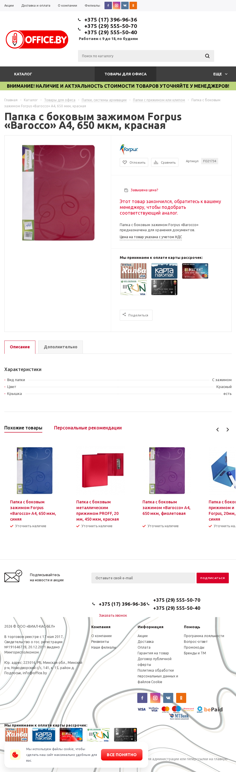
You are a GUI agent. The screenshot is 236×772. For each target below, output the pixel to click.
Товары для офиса (125, 74)
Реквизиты (100, 641)
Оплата (144, 647)
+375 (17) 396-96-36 (110, 19)
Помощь (192, 627)
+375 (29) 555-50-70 (110, 26)
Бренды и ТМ (195, 653)
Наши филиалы (103, 647)
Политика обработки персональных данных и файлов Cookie (158, 676)
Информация (150, 627)
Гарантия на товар (153, 653)
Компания (101, 627)
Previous (218, 429)
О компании (101, 636)
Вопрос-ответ (196, 641)
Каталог (23, 74)
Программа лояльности (204, 636)
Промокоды (194, 647)
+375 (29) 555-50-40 (110, 32)
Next (227, 429)
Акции (143, 636)
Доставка (146, 641)
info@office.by (35, 673)
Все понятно (122, 754)
